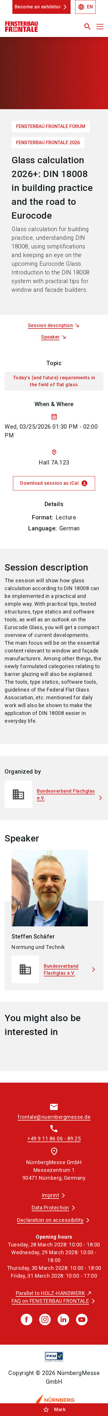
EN (85, 6)
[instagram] (45, 1319)
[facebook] (26, 1319)
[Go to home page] (37, 29)
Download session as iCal (54, 483)
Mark (54, 1409)
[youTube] (82, 1319)
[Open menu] (99, 26)
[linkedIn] (63, 1319)
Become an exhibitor (38, 7)
